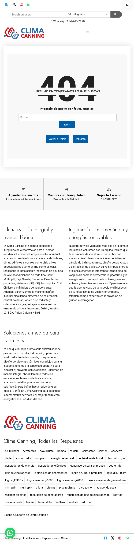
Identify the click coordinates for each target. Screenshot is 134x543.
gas (123, 458)
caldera (74, 451)
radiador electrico (15, 495)
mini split (10, 487)
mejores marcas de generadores (106, 480)
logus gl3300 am (116, 473)
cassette (116, 451)
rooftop (117, 495)
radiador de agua (106, 487)
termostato (45, 502)
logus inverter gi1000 (40, 480)
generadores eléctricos (52, 465)
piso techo (85, 487)
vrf (83, 502)
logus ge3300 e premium (86, 473)
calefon (102, 451)
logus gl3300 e (14, 480)
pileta (39, 487)
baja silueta (47, 451)
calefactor (88, 451)
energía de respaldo (63, 458)
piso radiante (67, 487)
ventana (73, 502)
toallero (60, 502)
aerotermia (29, 451)
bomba (61, 451)
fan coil (112, 458)
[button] (10, 533)
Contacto (80, 139)
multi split (26, 487)
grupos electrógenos (18, 473)
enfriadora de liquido (91, 458)
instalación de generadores (51, 473)
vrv (91, 502)
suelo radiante (13, 502)
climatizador (23, 458)
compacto (41, 458)
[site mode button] (127, 5)
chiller (8, 458)
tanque (30, 502)
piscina (51, 487)
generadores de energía (19, 465)
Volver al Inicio (57, 139)
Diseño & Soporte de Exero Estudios (25, 515)
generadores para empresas (87, 465)
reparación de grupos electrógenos (88, 495)
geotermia (115, 465)
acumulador (12, 451)
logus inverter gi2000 (70, 480)
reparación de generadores (46, 495)
